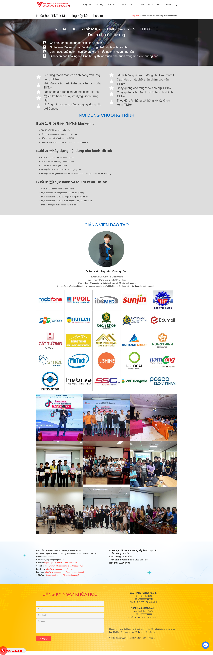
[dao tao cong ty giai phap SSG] (153, 464)
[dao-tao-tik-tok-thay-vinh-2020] (106, 417)
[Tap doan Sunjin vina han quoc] (59, 510)
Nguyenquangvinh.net (53, 563)
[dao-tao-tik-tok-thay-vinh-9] (153, 417)
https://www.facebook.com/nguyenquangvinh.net (64, 572)
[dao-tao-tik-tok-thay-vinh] (59, 417)
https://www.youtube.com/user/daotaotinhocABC (63, 566)
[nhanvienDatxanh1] (106, 510)
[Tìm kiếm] (175, 4)
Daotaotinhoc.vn (70, 563)
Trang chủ (135, 16)
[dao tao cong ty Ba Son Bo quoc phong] (106, 463)
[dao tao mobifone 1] (59, 464)
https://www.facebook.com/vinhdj (59, 569)
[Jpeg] (153, 510)
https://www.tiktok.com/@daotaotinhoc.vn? (62, 575)
